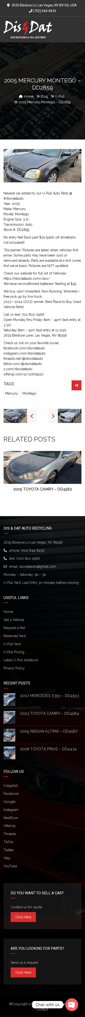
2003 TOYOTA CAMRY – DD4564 (49, 713)
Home (8, 612)
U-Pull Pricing (14, 652)
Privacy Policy (14, 668)
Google (9, 802)
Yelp (7, 858)
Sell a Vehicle (14, 620)
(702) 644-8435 (44, 11)
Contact (42, 1009)
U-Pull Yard (12, 644)
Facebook (11, 794)
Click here (23, 917)
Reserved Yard (15, 636)
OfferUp (10, 826)
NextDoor (11, 818)
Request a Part (14, 628)
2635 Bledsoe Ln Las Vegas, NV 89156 (33, 542)
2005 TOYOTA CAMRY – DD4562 (42, 489)
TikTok (8, 842)
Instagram (11, 810)
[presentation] (10, 471)
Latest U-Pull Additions (21, 660)
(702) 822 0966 (28, 558)
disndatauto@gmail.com (37, 566)
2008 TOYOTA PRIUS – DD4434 (48, 749)
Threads (10, 834)
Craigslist (10, 786)
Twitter (9, 850)
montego (29, 393)
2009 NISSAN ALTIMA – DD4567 (49, 731)
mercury (11, 393)
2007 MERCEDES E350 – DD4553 (49, 695)
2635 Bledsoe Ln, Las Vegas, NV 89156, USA (44, 5)
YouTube (10, 866)
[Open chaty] (71, 1004)
